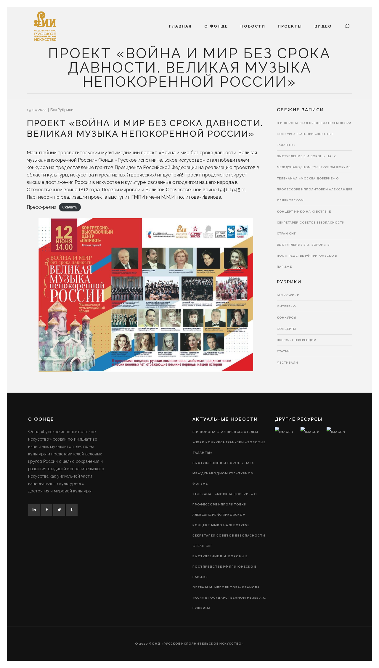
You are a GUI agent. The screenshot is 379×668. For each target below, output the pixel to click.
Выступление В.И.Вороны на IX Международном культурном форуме (223, 473)
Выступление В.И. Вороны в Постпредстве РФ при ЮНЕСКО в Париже (307, 255)
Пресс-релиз (41, 207)
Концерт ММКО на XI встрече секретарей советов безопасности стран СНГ (311, 222)
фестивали (287, 362)
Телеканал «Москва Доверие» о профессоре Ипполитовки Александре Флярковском (314, 189)
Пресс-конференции (297, 340)
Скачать (69, 207)
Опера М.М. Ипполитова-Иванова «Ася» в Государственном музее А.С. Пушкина (229, 598)
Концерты (286, 328)
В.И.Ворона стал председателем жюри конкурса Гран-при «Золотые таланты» (314, 134)
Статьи (283, 351)
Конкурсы (286, 317)
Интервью (286, 306)
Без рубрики (61, 109)
